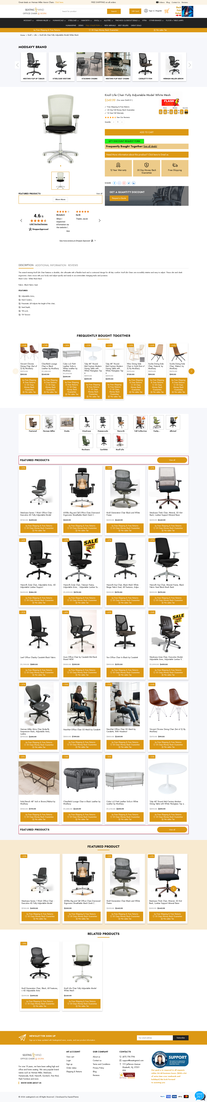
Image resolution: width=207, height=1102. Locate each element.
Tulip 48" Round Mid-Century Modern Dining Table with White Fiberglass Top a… (93, 368)
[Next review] (99, 220)
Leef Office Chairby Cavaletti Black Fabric (38, 657)
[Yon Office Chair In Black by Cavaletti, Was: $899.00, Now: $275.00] (125, 632)
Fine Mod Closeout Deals (126, 20)
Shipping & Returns (74, 1071)
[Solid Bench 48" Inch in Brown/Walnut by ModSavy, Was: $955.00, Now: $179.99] (39, 776)
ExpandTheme (73, 1097)
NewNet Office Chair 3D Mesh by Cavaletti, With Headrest (121, 730)
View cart (70, 1056)
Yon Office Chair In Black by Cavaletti (122, 657)
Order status (71, 1068)
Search (114, 11)
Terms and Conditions (101, 1064)
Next (189, 65)
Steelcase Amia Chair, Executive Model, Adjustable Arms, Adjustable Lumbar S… (167, 658)
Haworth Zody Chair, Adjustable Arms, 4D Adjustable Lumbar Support (38, 586)
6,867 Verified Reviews (39, 224)
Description (26, 265)
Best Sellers (123, 25)
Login (68, 1060)
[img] (38, 220)
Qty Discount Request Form (124, 141)
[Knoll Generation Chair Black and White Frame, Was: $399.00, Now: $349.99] (125, 488)
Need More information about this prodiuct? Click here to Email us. (137, 154)
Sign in (151, 10)
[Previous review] (21, 220)
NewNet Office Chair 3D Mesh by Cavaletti (81, 729)
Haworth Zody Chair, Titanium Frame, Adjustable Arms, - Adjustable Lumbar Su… (81, 586)
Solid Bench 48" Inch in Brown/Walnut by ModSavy (37, 802)
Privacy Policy (98, 1068)
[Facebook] (114, 183)
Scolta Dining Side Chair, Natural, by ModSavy (156, 366)
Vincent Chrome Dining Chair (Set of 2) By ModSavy (28, 366)
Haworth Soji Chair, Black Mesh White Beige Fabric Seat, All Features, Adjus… (123, 586)
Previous (17, 65)
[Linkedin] (133, 183)
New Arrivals (110, 25)
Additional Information (50, 265)
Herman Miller (42, 20)
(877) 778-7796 (128, 1056)
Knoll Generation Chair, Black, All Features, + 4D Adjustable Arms (40, 989)
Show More (60, 199)
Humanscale (58, 20)
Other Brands (155, 20)
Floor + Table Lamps (174, 20)
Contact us (97, 1060)
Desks (80, 25)
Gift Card (135, 11)
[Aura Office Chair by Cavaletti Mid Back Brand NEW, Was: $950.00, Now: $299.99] (82, 632)
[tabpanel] (60, 129)
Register (159, 10)
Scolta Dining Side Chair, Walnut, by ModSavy (177, 366)
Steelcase (72, 20)
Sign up (69, 1064)
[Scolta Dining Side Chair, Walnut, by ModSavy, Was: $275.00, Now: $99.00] (178, 352)
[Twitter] (129, 183)
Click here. (59, 2)
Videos (161, 2)
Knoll (97, 20)
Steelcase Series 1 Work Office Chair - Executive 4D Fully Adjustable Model (36, 514)
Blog (168, 2)
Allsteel (107, 20)
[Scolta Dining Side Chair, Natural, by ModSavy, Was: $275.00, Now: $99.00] (157, 352)
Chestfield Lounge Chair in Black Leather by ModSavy (50, 366)
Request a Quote (119, 198)
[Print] (124, 183)
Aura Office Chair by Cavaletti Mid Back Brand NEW (80, 658)
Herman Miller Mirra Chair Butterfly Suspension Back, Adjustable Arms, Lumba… (35, 731)
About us (96, 1056)
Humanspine (71, 25)
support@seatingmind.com (133, 1060)
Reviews (185, 2)
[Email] (119, 183)
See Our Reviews (123, 117)
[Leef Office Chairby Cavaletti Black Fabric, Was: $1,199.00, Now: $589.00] (39, 632)
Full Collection (93, 25)
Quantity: (108, 122)
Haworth (85, 20)
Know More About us (31, 1083)
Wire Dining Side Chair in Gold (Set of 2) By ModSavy (135, 366)
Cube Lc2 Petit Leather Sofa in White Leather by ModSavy (70, 367)
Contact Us (176, 2)
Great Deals (136, 25)
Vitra (144, 20)
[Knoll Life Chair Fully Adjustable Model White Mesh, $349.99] (82, 963)
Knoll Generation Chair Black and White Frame (123, 514)
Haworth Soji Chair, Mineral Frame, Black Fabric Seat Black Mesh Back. (167, 586)
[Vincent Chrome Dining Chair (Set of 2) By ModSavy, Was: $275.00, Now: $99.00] (29, 352)
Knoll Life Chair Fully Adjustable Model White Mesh (80, 989)
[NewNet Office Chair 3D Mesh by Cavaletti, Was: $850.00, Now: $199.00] (82, 704)
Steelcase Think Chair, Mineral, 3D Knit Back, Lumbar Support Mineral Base (166, 514)
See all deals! (150, 146)
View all (99, 193)
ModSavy (28, 20)
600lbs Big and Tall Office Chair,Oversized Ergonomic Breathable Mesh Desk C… (81, 514)
